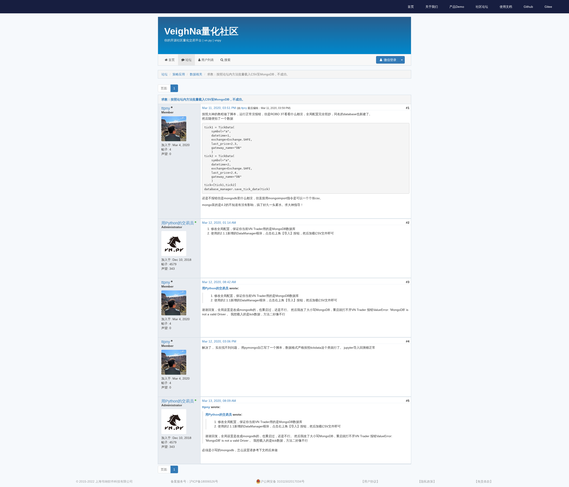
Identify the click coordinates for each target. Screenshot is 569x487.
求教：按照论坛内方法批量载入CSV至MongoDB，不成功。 (203, 99)
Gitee (548, 6)
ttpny (165, 108)
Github (528, 6)
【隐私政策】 (427, 481)
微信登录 (389, 60)
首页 (411, 6)
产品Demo (456, 6)
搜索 (226, 60)
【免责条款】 (483, 481)
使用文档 (506, 6)
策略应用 (178, 74)
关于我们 (431, 6)
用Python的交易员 (177, 223)
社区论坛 (482, 6)
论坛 (188, 60)
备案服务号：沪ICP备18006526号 (194, 481)
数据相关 (196, 74)
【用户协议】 (370, 481)
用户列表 (207, 60)
